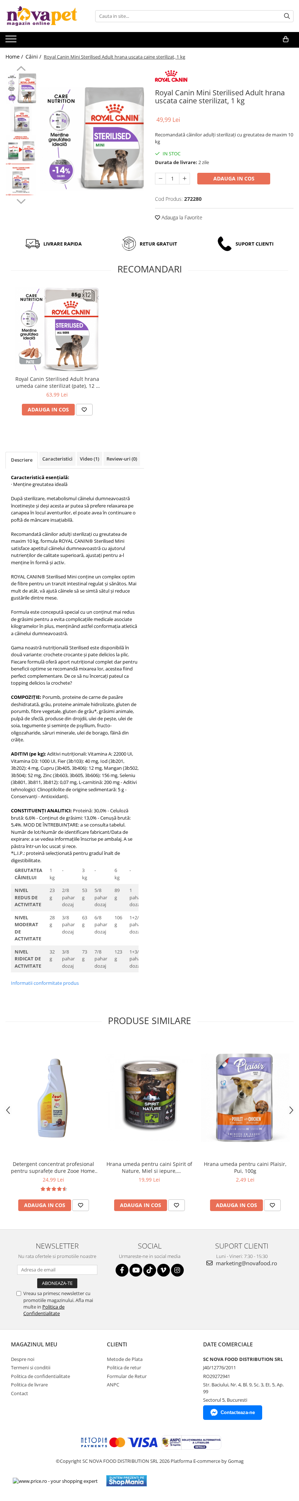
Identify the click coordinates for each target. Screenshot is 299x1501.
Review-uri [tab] (121, 458)
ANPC (113, 1384)
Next (21, 200)
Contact (19, 1393)
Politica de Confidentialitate (44, 1310)
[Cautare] (287, 16)
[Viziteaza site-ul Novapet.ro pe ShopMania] (126, 1480)
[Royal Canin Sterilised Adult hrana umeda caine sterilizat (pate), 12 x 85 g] (57, 329)
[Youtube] (135, 1270)
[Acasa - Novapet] (41, 16)
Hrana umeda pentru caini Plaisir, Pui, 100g (245, 1167)
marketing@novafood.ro (245, 1263)
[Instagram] (177, 1270)
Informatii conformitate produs (45, 983)
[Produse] (11, 41)
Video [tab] (89, 458)
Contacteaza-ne (238, 1412)
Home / (14, 56)
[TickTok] (149, 1270)
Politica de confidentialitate (40, 1376)
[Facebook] (122, 1270)
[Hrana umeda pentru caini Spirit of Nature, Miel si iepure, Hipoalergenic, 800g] (149, 1098)
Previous (21, 69)
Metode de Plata (125, 1359)
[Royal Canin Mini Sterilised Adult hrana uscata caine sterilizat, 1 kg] (92, 139)
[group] (92, 139)
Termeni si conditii (30, 1367)
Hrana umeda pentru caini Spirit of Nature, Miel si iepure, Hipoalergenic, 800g (149, 1167)
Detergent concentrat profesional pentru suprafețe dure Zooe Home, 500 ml (53, 1167)
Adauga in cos (234, 178)
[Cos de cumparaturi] (286, 39)
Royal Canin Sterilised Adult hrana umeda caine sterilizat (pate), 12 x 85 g (57, 382)
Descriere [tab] (21, 460)
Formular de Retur (127, 1376)
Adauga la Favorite (181, 217)
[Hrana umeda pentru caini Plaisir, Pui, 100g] (245, 1098)
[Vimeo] (163, 1270)
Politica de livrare (29, 1384)
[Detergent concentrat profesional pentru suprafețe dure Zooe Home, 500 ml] (53, 1098)
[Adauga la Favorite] (84, 409)
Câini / (34, 56)
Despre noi (22, 1359)
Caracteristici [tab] (57, 458)
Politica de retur (124, 1367)
